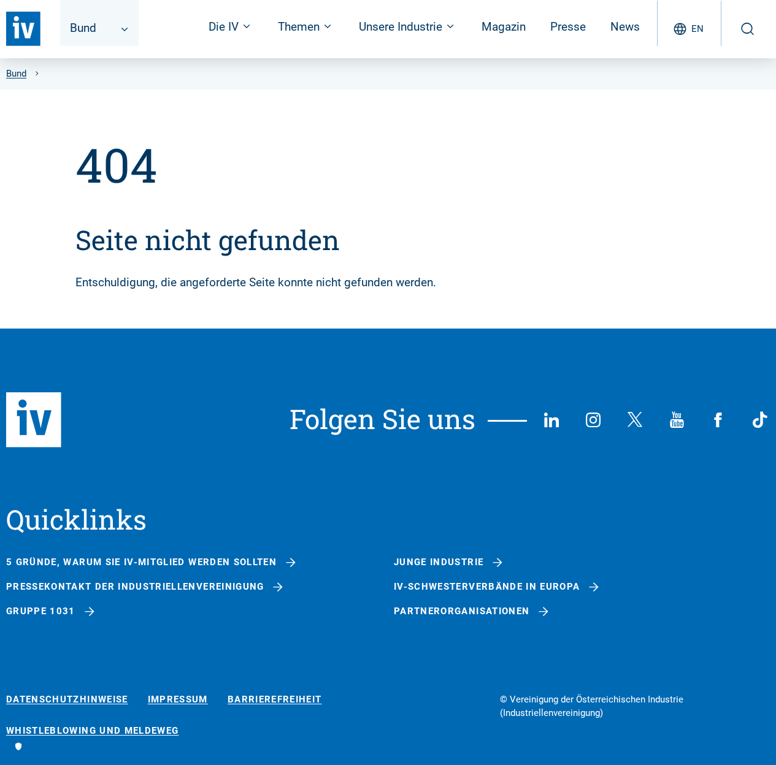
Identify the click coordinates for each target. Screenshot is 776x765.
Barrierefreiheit (275, 699)
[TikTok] (760, 420)
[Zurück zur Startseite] (23, 29)
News (625, 27)
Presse (568, 27)
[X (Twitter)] (635, 420)
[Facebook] (718, 420)
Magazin (504, 27)
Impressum (178, 699)
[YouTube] (676, 420)
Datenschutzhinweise (67, 699)
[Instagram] (593, 420)
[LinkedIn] (551, 420)
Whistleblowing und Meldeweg (92, 731)
